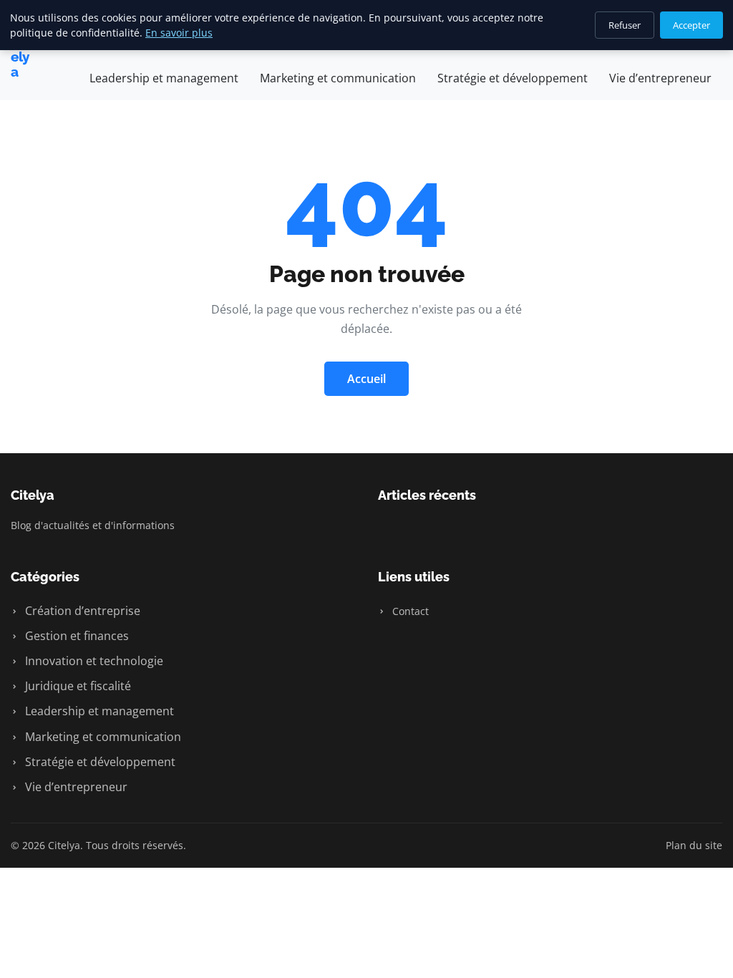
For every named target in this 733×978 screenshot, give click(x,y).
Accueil (366, 379)
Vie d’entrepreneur (660, 78)
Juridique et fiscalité (76, 686)
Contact (409, 611)
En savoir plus (179, 32)
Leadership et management (163, 78)
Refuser (624, 25)
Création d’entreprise (81, 611)
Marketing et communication (338, 78)
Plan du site (694, 845)
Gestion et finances (75, 636)
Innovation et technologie (92, 661)
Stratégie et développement (512, 78)
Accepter (691, 25)
